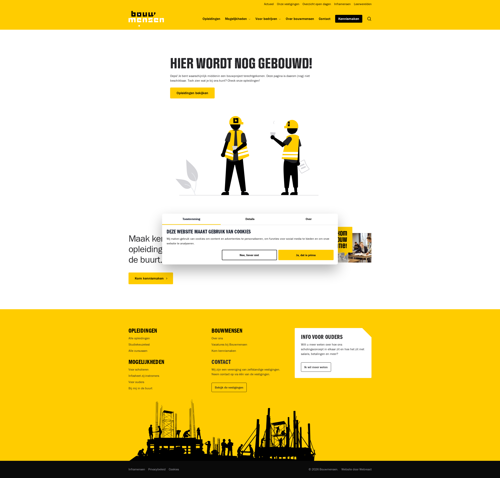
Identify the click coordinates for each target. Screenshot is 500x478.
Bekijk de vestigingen (229, 387)
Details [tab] (250, 219)
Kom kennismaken (224, 351)
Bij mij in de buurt (140, 388)
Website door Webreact (356, 469)
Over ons (217, 338)
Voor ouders (136, 382)
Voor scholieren (139, 369)
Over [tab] (309, 219)
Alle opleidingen (139, 338)
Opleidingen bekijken (192, 93)
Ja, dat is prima (306, 255)
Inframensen (137, 469)
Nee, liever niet (249, 255)
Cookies (174, 469)
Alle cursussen (138, 351)
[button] (151, 278)
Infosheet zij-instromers (144, 376)
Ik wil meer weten (316, 367)
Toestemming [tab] (191, 219)
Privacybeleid (157, 469)
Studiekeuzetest (139, 344)
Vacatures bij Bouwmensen (229, 344)
